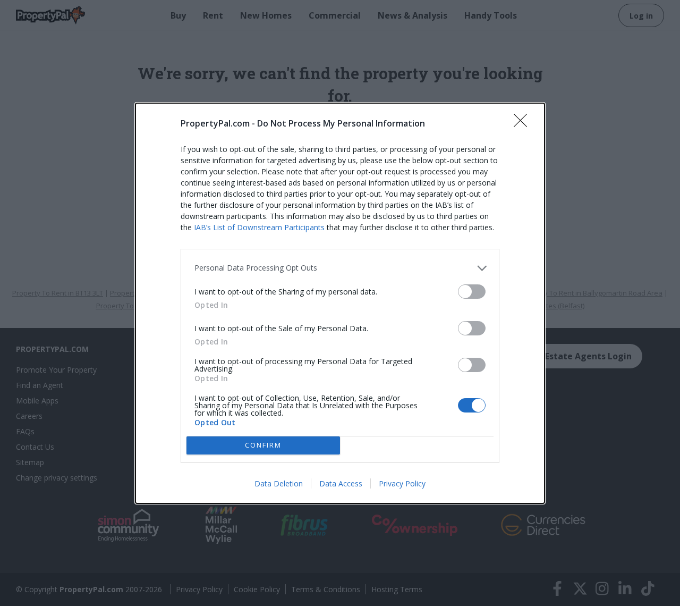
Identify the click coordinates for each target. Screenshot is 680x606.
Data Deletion (278, 483)
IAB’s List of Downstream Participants (259, 227)
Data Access (340, 483)
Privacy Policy (402, 483)
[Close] (524, 124)
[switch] (472, 291)
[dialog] (340, 303)
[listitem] (340, 268)
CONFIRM (263, 445)
